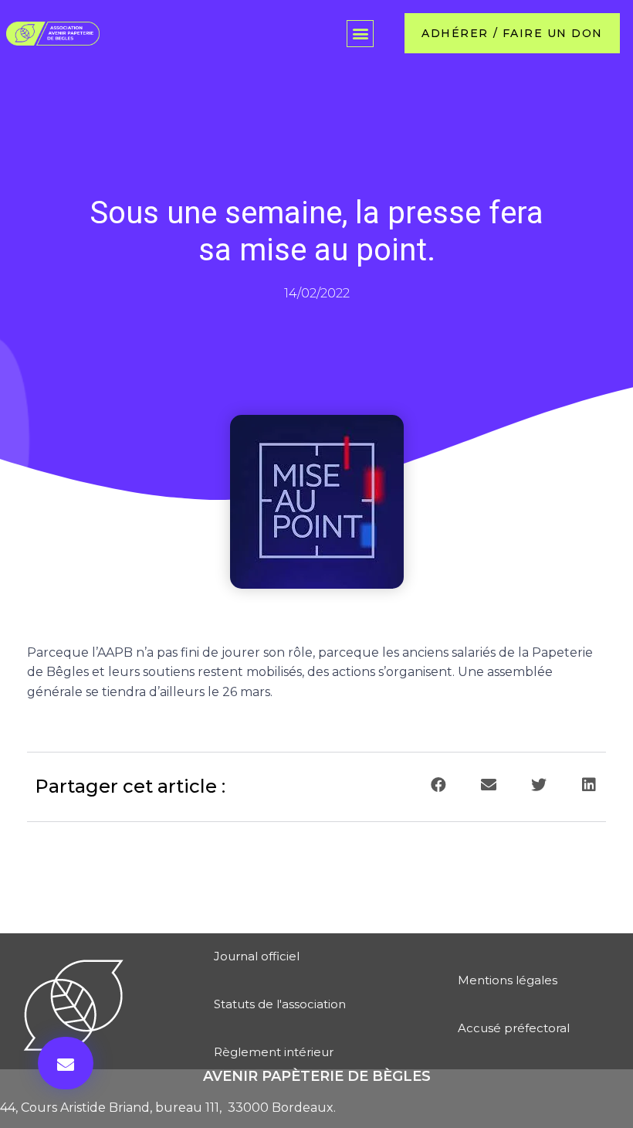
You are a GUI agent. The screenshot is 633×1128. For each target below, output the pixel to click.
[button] (360, 33)
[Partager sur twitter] (538, 785)
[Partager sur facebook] (438, 785)
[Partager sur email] (488, 785)
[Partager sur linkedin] (588, 785)
